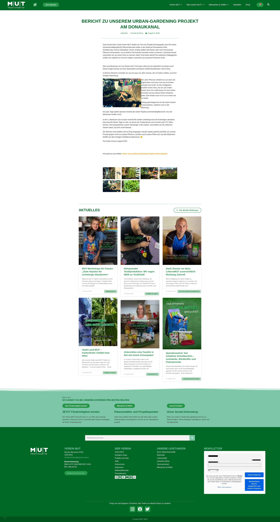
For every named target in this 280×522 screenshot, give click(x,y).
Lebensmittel (162, 458)
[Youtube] (127, 477)
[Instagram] (116, 477)
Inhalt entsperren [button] (254, 475)
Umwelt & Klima (136, 33)
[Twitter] (147, 509)
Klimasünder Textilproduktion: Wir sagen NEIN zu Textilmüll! (139, 271)
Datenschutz (120, 464)
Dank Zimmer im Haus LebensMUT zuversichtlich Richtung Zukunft (180, 271)
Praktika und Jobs (122, 458)
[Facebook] (120, 477)
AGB (117, 461)
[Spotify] (130, 477)
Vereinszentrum (163, 464)
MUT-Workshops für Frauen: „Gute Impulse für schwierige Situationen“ (97, 271)
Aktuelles (237, 5)
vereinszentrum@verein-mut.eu (76, 457)
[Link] (35, 4)
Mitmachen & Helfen (218, 5)
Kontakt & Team (121, 455)
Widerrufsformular (122, 470)
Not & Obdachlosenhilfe (166, 452)
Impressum (119, 467)
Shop (248, 5)
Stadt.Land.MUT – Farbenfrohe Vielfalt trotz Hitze (96, 352)
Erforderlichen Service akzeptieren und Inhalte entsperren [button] (254, 485)
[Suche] (192, 438)
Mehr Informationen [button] (224, 487)
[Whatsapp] (134, 477)
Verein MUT (174, 5)
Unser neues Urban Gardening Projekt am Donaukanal (144, 154)
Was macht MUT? (194, 5)
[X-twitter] (123, 477)
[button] (5, 517)
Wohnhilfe (161, 455)
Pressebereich (120, 473)
